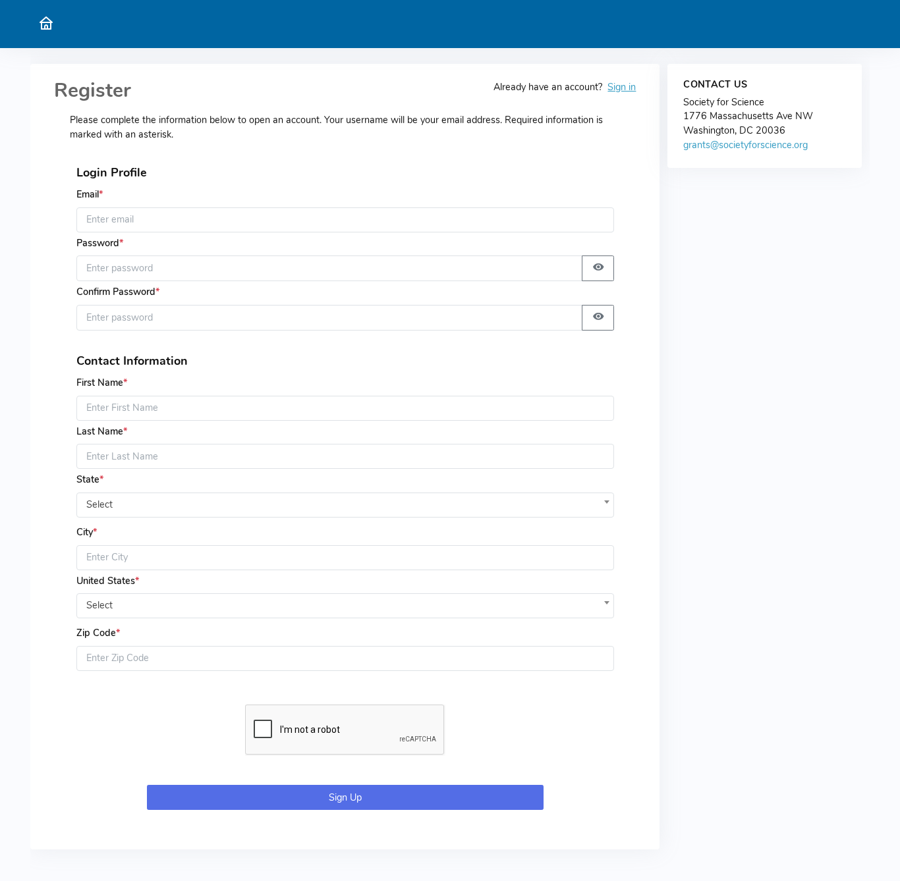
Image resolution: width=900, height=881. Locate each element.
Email (89, 194)
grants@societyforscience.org (745, 144)
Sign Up (345, 797)
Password (99, 243)
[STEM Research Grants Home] (46, 24)
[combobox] (345, 502)
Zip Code (98, 632)
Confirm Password (117, 291)
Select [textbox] (99, 504)
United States (107, 580)
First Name (101, 382)
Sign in (621, 86)
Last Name (101, 431)
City (86, 532)
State (89, 479)
